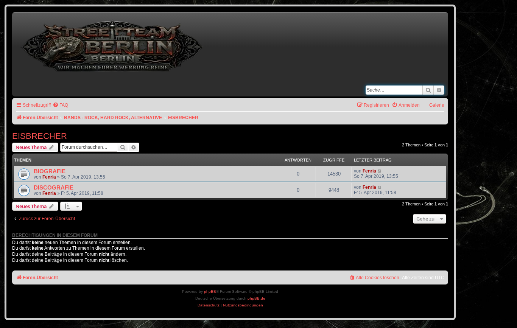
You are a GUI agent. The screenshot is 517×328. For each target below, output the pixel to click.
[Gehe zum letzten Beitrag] (379, 171)
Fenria (49, 177)
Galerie (436, 105)
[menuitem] (60, 105)
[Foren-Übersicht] (113, 44)
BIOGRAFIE (49, 171)
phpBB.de (256, 298)
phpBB (210, 291)
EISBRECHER (39, 136)
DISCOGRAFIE (53, 188)
